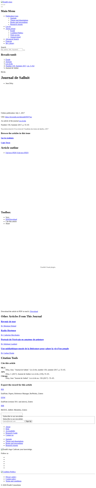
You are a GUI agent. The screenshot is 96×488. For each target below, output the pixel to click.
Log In (8, 26)
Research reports (16, 24)
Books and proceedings (19, 22)
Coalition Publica (16, 33)
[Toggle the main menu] (2, 6)
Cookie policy (11, 479)
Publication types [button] (12, 16)
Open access (15, 35)
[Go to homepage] (6, 2)
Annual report (15, 37)
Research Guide (11, 433)
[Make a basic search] (2, 4)
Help (7, 429)
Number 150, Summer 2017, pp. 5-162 (20, 66)
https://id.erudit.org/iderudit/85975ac (18, 117)
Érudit (12, 31)
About (13, 29)
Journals (13, 18)
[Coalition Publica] (8, 472)
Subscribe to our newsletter (13, 419)
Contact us (9, 435)
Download (34, 311)
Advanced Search (12, 39)
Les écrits (9, 64)
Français (9, 41)
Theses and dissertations (19, 20)
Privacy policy (11, 477)
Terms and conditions (13, 481)
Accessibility (10, 431)
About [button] (8, 29)
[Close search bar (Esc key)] (4, 4)
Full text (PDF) (11, 153)
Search (3, 47)
